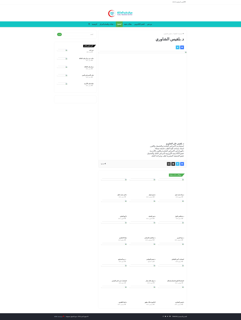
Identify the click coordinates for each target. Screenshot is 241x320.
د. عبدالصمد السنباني (150, 238)
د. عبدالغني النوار (179, 216)
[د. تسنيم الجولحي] (142, 250)
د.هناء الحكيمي (123, 238)
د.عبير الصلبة (152, 216)
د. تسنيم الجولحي (150, 259)
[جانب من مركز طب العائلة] (62, 61)
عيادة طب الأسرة (89, 84)
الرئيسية (94, 24)
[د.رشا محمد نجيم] (171, 186)
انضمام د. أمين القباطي (178, 259)
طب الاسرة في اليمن (88, 75)
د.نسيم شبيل (152, 195)
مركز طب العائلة (89, 67)
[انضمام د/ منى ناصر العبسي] (114, 272)
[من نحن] (62, 52)
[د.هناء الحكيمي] (114, 229)
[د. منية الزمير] (171, 229)
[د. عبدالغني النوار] (171, 207)
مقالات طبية (128, 24)
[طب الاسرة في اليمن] (62, 77)
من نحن (149, 24)
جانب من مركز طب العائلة (86, 58)
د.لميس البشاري (179, 302)
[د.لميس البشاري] (171, 293)
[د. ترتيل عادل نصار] (142, 272)
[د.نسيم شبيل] (142, 186)
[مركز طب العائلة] (120, 13)
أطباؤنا (119, 24)
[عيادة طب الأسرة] (62, 86)
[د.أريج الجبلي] (114, 207)
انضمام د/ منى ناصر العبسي (119, 281)
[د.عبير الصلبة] (142, 207)
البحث (59, 34)
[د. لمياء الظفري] (114, 293)
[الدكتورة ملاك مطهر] (142, 293)
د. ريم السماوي (122, 259)
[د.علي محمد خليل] (114, 186)
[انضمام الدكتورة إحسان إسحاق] (171, 272)
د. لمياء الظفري (123, 302)
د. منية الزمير (180, 238)
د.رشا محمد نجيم (179, 195)
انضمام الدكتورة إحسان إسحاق (175, 281)
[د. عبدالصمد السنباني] (142, 229)
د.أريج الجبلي (123, 216)
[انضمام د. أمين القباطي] (171, 250)
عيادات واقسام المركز (107, 24)
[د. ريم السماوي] (114, 250)
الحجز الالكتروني (139, 24)
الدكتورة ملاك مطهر (150, 302)
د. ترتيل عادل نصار (150, 281)
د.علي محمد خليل (122, 195)
